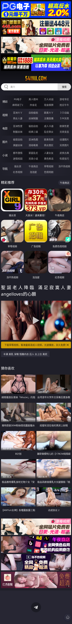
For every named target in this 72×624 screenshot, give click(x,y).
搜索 (64, 86)
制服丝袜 (17, 131)
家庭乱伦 (33, 152)
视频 (5, 115)
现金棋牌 (48, 104)
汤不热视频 (64, 166)
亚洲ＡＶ (17, 112)
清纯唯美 (33, 145)
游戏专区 (64, 99)
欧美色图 (48, 139)
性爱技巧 (64, 158)
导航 (5, 169)
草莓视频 (48, 166)
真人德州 (33, 99)
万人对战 (48, 99)
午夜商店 (33, 166)
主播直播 (48, 118)
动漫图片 (64, 139)
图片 (5, 142)
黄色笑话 (48, 158)
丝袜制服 (33, 118)
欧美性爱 (64, 126)
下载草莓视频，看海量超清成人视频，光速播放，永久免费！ (36, 344)
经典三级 (33, 131)
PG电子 (18, 99)
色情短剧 (48, 172)
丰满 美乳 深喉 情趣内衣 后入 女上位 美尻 (25, 354)
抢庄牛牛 (64, 104)
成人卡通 (48, 126)
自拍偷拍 (33, 112)
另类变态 (64, 131)
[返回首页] (67, 617)
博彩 (5, 101)
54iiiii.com (36, 78)
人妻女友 (48, 152)
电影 (5, 128)
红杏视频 (17, 172)
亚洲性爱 (17, 126)
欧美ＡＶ (48, 112)
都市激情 (17, 152)
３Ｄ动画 (64, 112)
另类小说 (33, 158)
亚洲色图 (33, 139)
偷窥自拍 (17, 139)
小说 (5, 155)
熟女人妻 (17, 118)
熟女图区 (48, 145)
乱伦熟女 (48, 131)
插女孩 (17, 166)
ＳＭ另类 (64, 118)
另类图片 (64, 145)
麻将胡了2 (17, 104)
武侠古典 (64, 152)
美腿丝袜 (17, 145)
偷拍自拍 (33, 126)
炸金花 (33, 104)
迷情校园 (17, 158)
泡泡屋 (33, 172)
